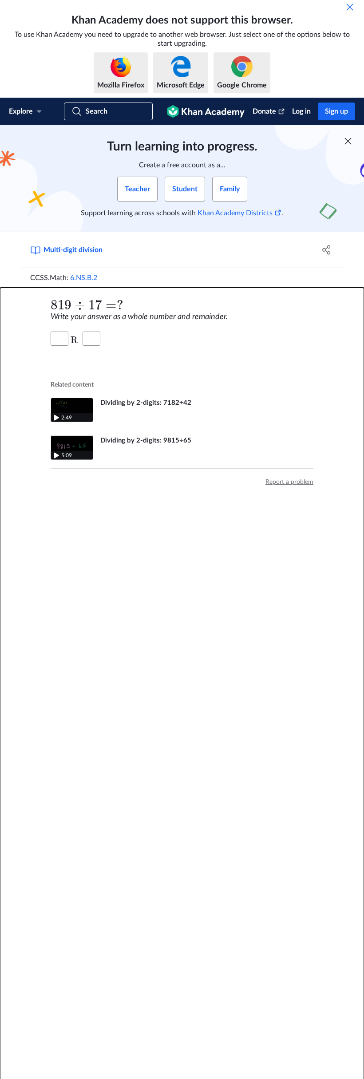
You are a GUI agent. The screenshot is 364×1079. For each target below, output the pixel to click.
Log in (301, 111)
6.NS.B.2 (83, 277)
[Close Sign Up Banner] (348, 141)
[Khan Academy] (206, 111)
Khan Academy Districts (235, 213)
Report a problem (289, 482)
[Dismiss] (350, 7)
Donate (264, 111)
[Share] (326, 250)
